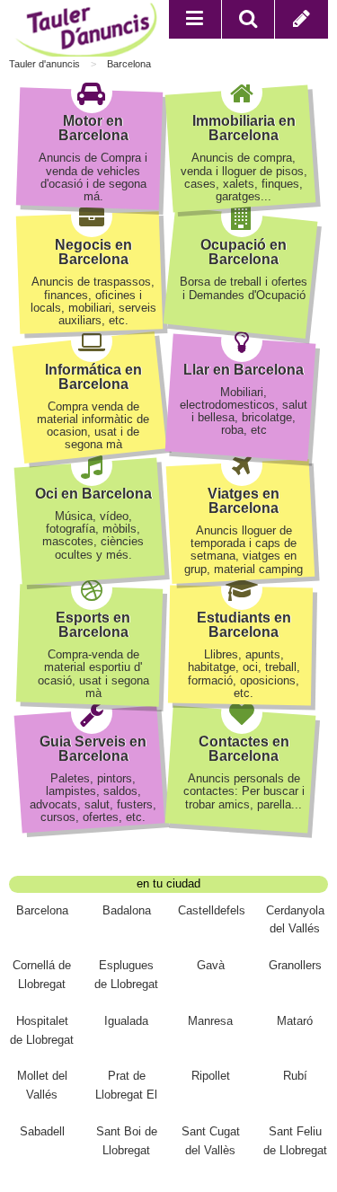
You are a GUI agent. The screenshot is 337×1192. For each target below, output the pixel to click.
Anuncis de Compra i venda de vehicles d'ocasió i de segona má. (93, 177)
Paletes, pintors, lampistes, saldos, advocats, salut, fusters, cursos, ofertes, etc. (93, 798)
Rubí (295, 1075)
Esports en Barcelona (93, 625)
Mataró (295, 1021)
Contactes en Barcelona (244, 749)
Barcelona (129, 63)
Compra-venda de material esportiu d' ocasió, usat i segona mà (93, 674)
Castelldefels (211, 910)
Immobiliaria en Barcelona (244, 128)
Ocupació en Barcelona (243, 252)
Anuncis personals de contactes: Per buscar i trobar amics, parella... (244, 791)
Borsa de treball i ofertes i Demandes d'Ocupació (243, 288)
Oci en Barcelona (93, 493)
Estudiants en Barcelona (244, 625)
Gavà (211, 965)
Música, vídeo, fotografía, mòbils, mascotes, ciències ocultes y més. (93, 535)
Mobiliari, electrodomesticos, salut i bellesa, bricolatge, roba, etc (243, 411)
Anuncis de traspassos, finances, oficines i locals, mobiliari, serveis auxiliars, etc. (93, 301)
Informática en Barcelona (93, 377)
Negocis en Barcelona (93, 252)
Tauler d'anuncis (44, 63)
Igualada (126, 1021)
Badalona (126, 910)
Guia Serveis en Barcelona (93, 749)
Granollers (295, 965)
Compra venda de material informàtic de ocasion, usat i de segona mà (93, 426)
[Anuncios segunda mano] (88, 32)
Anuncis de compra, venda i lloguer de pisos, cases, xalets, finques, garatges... (244, 177)
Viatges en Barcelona (243, 501)
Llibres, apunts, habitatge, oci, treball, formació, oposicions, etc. (244, 674)
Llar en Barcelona (243, 369)
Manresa (210, 1021)
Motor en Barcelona (93, 128)
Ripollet (210, 1075)
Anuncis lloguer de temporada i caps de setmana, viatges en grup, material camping (243, 550)
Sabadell (42, 1131)
